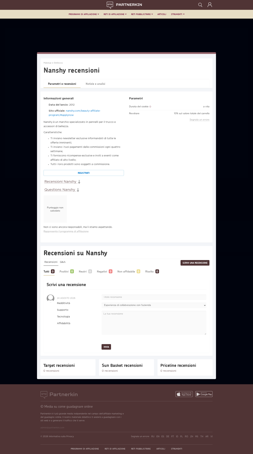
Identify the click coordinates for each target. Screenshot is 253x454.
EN (157, 436)
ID (177, 436)
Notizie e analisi (95, 83)
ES (162, 436)
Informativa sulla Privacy (61, 436)
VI (211, 436)
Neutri (83, 271)
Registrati (84, 173)
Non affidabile (126, 271)
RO (186, 436)
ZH (191, 436)
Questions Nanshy (60, 189)
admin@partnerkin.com (52, 428)
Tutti (46, 271)
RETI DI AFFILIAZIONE (114, 14)
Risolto (149, 271)
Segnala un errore (199, 120)
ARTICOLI (161, 14)
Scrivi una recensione (195, 262)
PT (172, 436)
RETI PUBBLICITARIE (141, 14)
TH (201, 436)
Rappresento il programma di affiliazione (66, 232)
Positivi (64, 271)
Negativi (102, 271)
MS (196, 436)
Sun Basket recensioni (122, 365)
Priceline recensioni (178, 365)
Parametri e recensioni (62, 83)
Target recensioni (59, 365)
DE (167, 436)
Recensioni (50, 262)
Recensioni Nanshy (60, 181)
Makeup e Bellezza (53, 63)
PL (181, 436)
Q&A (63, 262)
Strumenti (176, 14)
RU (152, 436)
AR (206, 436)
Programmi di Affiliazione (83, 14)
